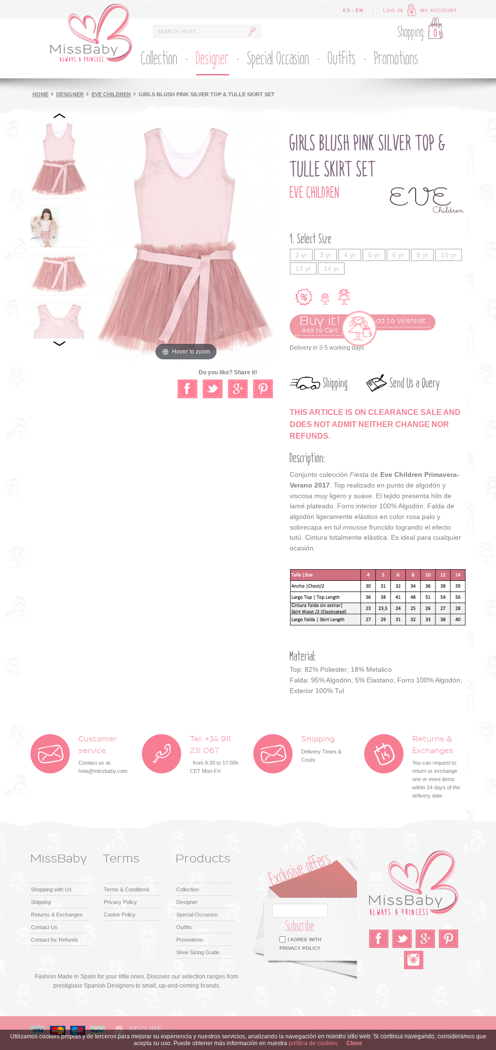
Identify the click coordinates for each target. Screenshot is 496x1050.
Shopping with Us (51, 889)
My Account (438, 10)
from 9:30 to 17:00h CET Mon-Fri (214, 755)
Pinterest (448, 939)
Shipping (335, 383)
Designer (70, 94)
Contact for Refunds (54, 940)
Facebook (378, 939)
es (347, 10)
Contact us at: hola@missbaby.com (102, 755)
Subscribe (300, 926)
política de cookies (313, 1043)
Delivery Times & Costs (321, 749)
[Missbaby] (91, 33)
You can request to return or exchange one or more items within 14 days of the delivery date (436, 767)
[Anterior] (59, 116)
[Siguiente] (59, 343)
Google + (425, 939)
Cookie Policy (120, 914)
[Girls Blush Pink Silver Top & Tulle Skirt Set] (59, 159)
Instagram (413, 960)
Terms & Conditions (127, 889)
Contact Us (44, 927)
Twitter (402, 939)
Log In (393, 10)
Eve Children (111, 94)
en (359, 10)
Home (40, 94)
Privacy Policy (120, 902)
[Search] (252, 31)
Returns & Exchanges (57, 914)
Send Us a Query (415, 383)
